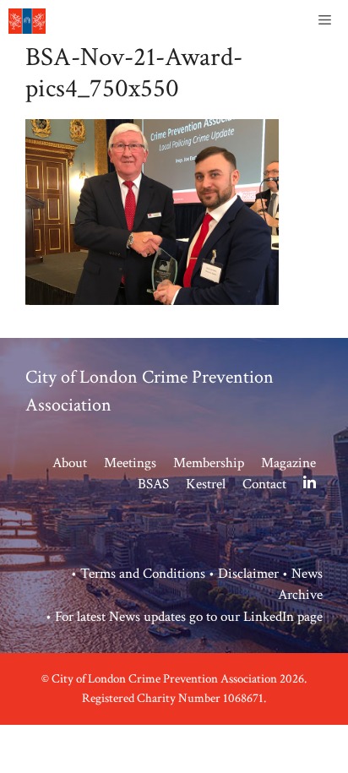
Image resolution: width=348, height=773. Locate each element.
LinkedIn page (283, 616)
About (69, 463)
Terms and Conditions (142, 573)
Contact (264, 484)
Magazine (288, 463)
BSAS (153, 484)
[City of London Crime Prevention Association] (27, 21)
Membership (208, 463)
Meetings (130, 463)
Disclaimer (248, 573)
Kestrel (206, 484)
